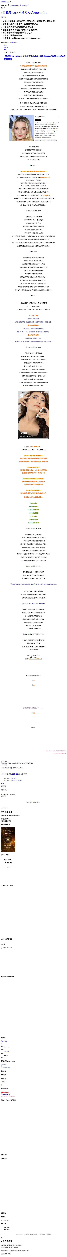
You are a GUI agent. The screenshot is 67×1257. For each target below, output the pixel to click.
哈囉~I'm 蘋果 (3, 1064)
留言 (17, 774)
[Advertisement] (7, 1185)
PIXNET (21, 1234)
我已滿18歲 (4, 1253)
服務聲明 (49, 1234)
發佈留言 (3, 796)
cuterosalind (4, 764)
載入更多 (3, 786)
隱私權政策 (42, 1234)
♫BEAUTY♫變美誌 (16, 780)
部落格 (6, 47)
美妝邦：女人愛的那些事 (8, 1096)
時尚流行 (13, 778)
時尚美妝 (14, 42)
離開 (9, 1253)
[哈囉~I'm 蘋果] (1, 1066)
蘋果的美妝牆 (4, 1092)
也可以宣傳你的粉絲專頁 (6, 1067)
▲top (2, 783)
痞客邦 (13, 774)
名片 (5, 49)
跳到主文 (3, 17)
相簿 (5, 45)
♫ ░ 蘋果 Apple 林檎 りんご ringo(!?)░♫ (24, 12)
